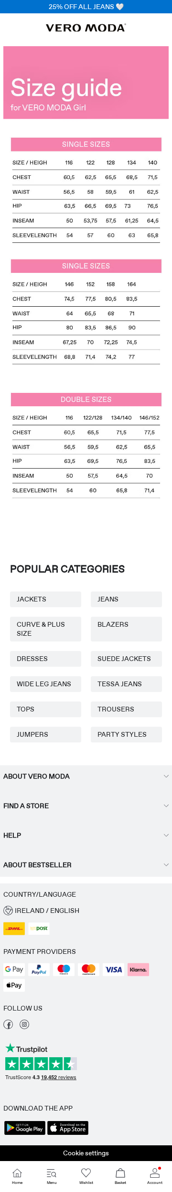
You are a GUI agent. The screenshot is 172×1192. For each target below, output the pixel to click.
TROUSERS (115, 709)
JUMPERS (32, 734)
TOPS (25, 709)
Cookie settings (86, 1153)
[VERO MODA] (86, 29)
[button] (86, 288)
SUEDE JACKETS (124, 658)
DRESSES (32, 658)
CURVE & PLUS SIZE (41, 629)
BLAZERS (113, 624)
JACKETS (31, 599)
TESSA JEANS (119, 684)
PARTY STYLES (122, 734)
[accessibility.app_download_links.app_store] (67, 1134)
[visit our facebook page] (8, 1027)
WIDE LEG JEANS (44, 684)
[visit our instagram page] (24, 1027)
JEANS (107, 599)
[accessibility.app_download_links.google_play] (24, 1134)
